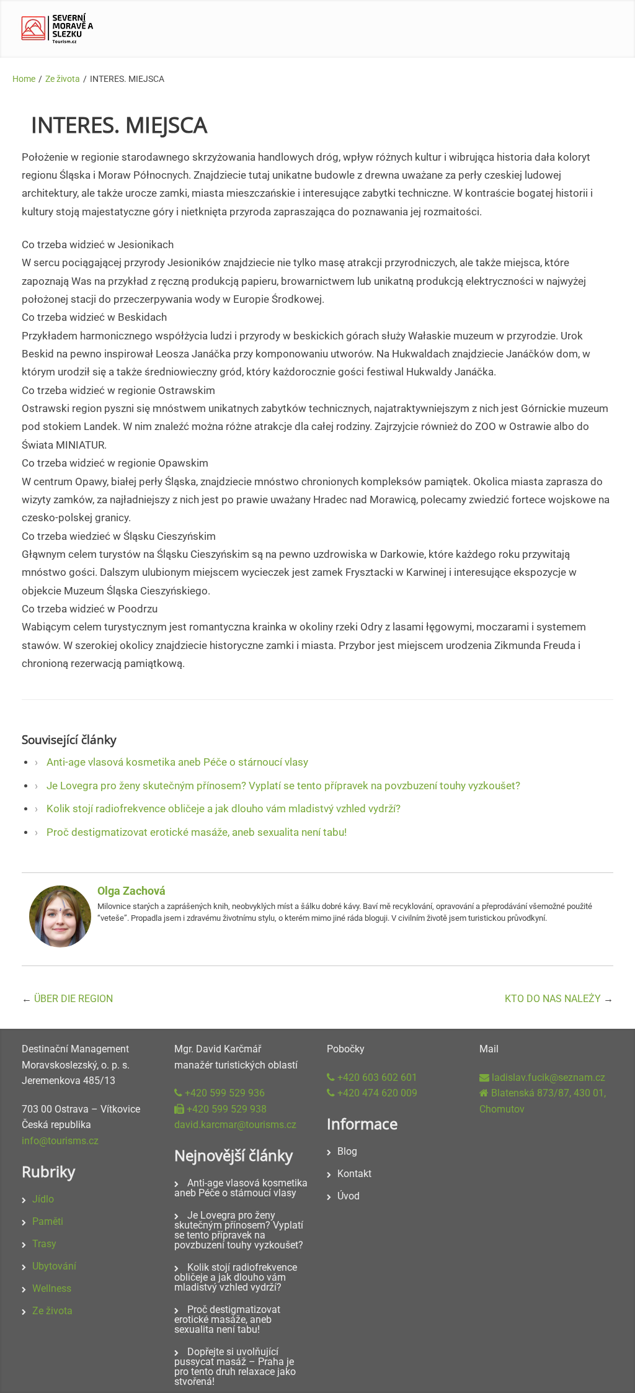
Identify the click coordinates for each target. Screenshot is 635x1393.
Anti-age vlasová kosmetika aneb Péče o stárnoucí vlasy (177, 762)
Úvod (348, 1196)
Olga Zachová (131, 890)
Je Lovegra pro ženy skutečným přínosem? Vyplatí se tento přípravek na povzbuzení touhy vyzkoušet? (283, 786)
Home (23, 79)
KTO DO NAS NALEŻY (553, 999)
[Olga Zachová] (60, 944)
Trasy (44, 1244)
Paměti (47, 1221)
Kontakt (354, 1174)
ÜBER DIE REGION (73, 999)
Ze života (62, 79)
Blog (347, 1151)
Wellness (51, 1288)
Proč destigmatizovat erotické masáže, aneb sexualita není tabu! (197, 832)
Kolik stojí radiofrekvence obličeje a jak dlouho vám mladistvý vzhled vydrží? (224, 809)
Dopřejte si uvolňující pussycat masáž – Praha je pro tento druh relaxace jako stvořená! (235, 1366)
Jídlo (43, 1199)
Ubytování (54, 1266)
